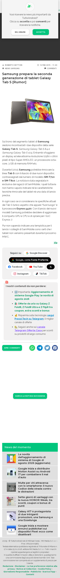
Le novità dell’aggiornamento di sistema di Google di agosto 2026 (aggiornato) (34, 458)
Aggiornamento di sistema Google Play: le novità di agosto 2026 (34, 295)
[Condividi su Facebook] (55, 348)
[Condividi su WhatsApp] (32, 348)
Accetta (40, 32)
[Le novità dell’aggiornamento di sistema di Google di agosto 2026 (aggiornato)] (11, 458)
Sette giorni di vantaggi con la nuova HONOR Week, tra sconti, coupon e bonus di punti (35, 501)
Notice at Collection (26, 569)
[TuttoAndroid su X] (51, 266)
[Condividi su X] (47, 348)
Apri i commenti (12, 348)
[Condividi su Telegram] (40, 348)
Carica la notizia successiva (30, 396)
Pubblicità (36, 572)
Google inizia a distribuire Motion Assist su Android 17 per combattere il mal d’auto (34, 473)
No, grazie (20, 32)
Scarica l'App (49, 572)
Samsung (15, 68)
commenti (52, 68)
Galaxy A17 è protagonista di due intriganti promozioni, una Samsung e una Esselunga (35, 516)
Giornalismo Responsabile (16, 572)
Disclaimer (20, 566)
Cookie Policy (44, 569)
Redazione (8, 566)
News (7, 68)
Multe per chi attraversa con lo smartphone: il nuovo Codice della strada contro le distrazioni (35, 487)
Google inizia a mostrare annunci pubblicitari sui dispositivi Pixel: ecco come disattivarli (35, 530)
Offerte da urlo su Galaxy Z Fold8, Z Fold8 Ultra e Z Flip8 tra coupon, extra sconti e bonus (34, 307)
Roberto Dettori (13, 65)
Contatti (30, 574)
